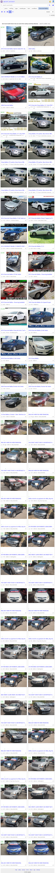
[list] (2, 12)
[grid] (7, 12)
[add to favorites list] (2, 51)
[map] (12, 12)
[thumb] (4, 12)
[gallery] (10, 12)
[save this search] (53, 5)
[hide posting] (25, 51)
